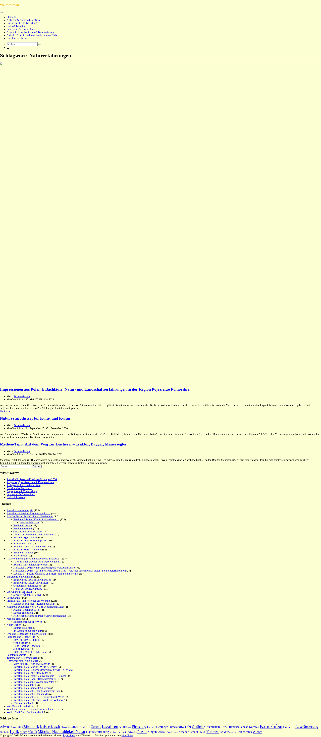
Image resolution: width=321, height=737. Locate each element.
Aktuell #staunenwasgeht (20, 510)
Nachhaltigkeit (63, 731)
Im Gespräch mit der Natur (27, 630)
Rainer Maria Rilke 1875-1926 (29, 651)
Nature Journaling (22, 543)
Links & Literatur (16, 26)
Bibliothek (31, 727)
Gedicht (198, 726)
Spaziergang (172, 732)
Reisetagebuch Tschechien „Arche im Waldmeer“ (39, 700)
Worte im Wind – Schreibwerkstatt (31, 546)
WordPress (127, 735)
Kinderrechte (289, 727)
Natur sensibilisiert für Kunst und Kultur (35, 418)
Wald (222, 731)
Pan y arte (122, 732)
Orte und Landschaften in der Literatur (27, 633)
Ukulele (202, 732)
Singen (152, 731)
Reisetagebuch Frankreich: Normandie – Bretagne (39, 675)
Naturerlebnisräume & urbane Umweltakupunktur (39, 615)
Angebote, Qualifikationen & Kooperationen (30, 32)
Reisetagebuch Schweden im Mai (31, 694)
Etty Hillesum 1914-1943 (26, 639)
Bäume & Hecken (22, 627)
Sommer (161, 731)
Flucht (150, 727)
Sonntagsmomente (16, 654)
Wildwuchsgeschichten (25, 537)
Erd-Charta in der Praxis (19, 591)
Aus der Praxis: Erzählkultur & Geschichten (30, 516)
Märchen (44, 731)
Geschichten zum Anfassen (27, 531)
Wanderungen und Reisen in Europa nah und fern (33, 709)
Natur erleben (14, 624)
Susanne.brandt (22, 396)
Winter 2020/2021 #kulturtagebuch (25, 712)
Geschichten (212, 726)
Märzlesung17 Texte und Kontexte (31, 663)
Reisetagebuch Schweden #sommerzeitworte (37, 691)
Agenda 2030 (17, 727)
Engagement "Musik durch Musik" (31, 582)
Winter (257, 731)
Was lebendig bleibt (23, 703)
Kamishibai (271, 726)
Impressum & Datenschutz (21, 29)
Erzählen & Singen (23, 552)
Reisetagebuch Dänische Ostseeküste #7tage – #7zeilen (42, 669)
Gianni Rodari (20, 642)
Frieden (173, 726)
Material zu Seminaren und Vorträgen (33, 534)
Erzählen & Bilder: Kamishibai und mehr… (36, 519)
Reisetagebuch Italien (24, 685)
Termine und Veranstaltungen (22, 657)
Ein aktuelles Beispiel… (19, 38)
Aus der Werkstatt (29, 522)
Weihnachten (244, 731)
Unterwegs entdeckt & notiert (22, 660)
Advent (5, 726)
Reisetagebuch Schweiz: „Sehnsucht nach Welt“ (38, 697)
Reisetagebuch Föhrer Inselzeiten (30, 672)
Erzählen (110, 726)
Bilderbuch (50, 726)
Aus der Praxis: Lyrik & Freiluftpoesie (27, 540)
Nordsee (113, 732)
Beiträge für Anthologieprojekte (30, 564)
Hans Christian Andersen (26, 645)
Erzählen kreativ (22, 525)
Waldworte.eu (9, 5)
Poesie (142, 731)
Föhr (188, 726)
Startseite (11, 17)
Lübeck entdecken (23, 612)
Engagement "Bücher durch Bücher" (32, 579)
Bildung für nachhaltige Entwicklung (75, 727)
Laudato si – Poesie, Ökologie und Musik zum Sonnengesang (45, 573)
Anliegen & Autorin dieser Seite (23, 20)
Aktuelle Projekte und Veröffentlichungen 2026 (32, 35)
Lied (2, 732)
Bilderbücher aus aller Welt (27, 621)
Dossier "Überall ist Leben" (28, 594)
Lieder (6, 732)
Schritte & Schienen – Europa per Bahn (34, 603)
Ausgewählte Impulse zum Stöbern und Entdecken (33, 558)
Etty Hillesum (125, 727)
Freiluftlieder (20, 555)
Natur (80, 731)
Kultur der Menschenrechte (27, 588)
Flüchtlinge (161, 726)
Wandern (231, 732)
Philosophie (132, 732)
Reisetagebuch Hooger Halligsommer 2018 (36, 678)
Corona (96, 726)
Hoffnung (234, 726)
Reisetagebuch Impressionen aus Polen (33, 682)
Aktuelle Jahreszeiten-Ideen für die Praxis (28, 513)
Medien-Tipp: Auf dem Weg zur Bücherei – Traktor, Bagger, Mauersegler (63, 444)
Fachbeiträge (13, 597)
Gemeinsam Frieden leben (27, 585)
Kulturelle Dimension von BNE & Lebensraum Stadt (35, 606)
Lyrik (14, 731)
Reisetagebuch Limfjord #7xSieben (32, 688)
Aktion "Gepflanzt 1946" (26, 609)
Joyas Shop (69, 735)
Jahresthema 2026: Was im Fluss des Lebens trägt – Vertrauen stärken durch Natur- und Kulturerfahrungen (69, 570)
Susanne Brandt (188, 731)
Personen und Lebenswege (21, 636)
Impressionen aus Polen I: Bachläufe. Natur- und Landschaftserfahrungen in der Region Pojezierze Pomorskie (94, 389)
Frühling (180, 727)
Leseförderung (306, 726)
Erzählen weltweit (22, 528)
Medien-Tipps (14, 618)
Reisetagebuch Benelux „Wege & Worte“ (35, 666)
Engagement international (20, 576)
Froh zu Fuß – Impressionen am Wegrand (28, 600)
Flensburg (139, 727)
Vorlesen (212, 731)
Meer (23, 731)
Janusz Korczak (21, 648)
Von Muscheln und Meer (20, 706)
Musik (32, 732)
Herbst (224, 726)
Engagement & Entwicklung (22, 23)
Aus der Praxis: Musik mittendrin (24, 549)
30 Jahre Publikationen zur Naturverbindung (36, 561)
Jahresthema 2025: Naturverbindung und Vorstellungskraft (44, 567)
